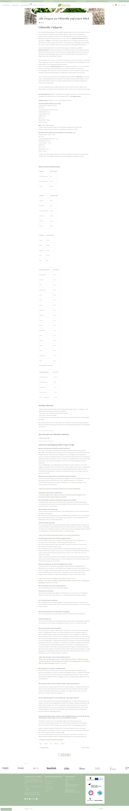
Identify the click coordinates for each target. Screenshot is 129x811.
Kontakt (66, 780)
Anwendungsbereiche (26, 5)
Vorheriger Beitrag (44, 747)
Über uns (41, 5)
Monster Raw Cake (45, 438)
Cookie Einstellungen (49, 789)
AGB (45, 779)
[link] (7, 768)
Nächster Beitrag (85, 747)
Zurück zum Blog (65, 754)
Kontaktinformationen (49, 787)
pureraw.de (30, 808)
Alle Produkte (6, 5)
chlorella (46, 743)
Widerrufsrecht (48, 785)
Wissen (35, 5)
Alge (41, 743)
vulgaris (62, 743)
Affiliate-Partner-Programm (70, 786)
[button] (113, 5)
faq (51, 743)
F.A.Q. (66, 781)
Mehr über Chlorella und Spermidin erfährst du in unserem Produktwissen (59, 535)
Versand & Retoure (48, 783)
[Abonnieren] (42, 789)
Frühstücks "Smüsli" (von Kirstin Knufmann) (51, 739)
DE (119, 5)
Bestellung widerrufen (69, 778)
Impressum (47, 791)
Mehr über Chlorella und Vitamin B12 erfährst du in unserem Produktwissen (59, 488)
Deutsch (101, 808)
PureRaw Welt (15, 5)
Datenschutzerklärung (49, 781)
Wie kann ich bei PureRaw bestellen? (72, 784)
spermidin (56, 743)
